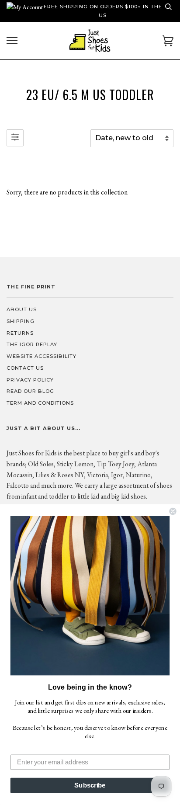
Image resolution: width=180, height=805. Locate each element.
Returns (20, 333)
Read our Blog (30, 391)
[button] (90, 595)
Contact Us (25, 368)
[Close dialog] (173, 511)
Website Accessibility (41, 356)
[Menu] (12, 40)
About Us (22, 309)
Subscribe (89, 785)
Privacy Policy (30, 380)
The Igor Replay (32, 344)
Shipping (21, 321)
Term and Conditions (40, 403)
